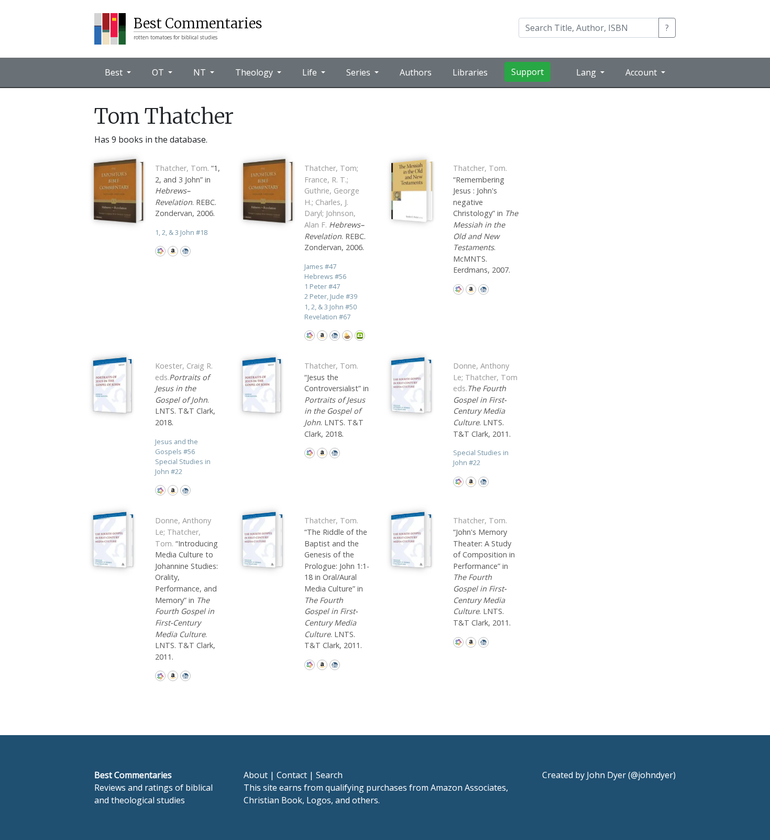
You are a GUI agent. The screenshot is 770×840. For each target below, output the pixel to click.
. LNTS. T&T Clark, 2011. (485, 400)
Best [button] (115, 72)
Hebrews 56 (325, 276)
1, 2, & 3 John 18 (181, 232)
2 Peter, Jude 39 (330, 296)
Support (527, 72)
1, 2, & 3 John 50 (330, 306)
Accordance (347, 335)
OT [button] (159, 72)
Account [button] (642, 72)
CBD (185, 251)
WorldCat (160, 251)
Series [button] (359, 72)
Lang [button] (587, 72)
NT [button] (200, 72)
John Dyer (606, 775)
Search (329, 775)
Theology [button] (255, 72)
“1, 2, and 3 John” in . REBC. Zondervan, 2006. (187, 190)
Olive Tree (360, 335)
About (256, 775)
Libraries (470, 72)
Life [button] (310, 72)
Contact (292, 775)
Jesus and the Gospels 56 (176, 446)
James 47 (320, 266)
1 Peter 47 (322, 286)
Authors (416, 72)
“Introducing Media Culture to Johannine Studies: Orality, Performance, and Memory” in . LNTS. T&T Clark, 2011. (186, 588)
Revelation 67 (327, 316)
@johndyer (652, 775)
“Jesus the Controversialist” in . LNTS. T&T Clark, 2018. (336, 400)
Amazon (173, 251)
